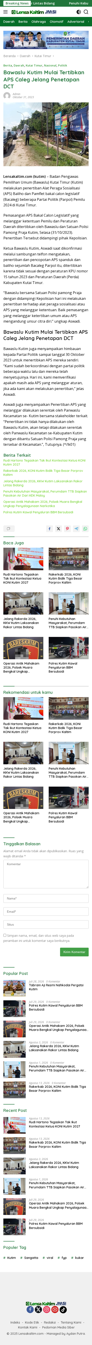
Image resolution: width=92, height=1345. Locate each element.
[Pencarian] (86, 12)
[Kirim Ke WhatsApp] (85, 528)
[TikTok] (63, 1309)
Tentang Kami (71, 1322)
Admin (16, 94)
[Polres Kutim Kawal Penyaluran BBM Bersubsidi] (69, 648)
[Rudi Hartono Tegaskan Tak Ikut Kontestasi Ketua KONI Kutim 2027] (23, 559)
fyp (64, 1258)
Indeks (15, 1322)
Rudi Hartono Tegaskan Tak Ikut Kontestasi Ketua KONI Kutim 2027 (44, 462)
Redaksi (50, 1322)
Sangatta (31, 1258)
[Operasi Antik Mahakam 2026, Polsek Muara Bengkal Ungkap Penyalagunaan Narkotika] (23, 648)
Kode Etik (32, 1322)
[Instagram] (46, 1310)
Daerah (19, 65)
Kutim (11, 1258)
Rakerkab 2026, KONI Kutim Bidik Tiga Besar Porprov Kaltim (43, 473)
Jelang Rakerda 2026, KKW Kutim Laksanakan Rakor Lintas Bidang (43, 483)
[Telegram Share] (76, 528)
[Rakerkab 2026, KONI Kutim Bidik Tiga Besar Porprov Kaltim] (69, 559)
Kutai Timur (34, 65)
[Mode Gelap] (78, 12)
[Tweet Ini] (58, 528)
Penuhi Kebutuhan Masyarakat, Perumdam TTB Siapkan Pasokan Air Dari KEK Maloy (45, 493)
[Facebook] (30, 1310)
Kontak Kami (27, 1327)
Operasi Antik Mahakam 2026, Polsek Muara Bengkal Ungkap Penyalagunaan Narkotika (42, 504)
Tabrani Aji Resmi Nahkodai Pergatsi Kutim (56, 987)
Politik (62, 65)
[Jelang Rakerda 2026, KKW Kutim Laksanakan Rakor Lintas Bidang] (23, 603)
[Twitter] (38, 1310)
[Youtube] (55, 1310)
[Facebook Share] (49, 528)
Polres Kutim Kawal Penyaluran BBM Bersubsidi (38, 512)
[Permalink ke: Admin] (6, 95)
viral (50, 1258)
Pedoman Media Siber (58, 1327)
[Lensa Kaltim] (33, 11)
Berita (7, 65)
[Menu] (6, 12)
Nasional (50, 65)
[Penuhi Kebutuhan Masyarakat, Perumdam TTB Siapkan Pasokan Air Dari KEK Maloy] (69, 603)
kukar (79, 1258)
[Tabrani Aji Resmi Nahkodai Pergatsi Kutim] (14, 988)
